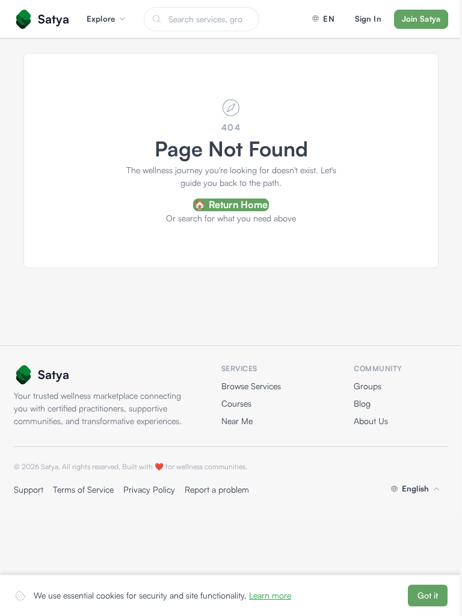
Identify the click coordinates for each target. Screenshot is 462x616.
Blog (362, 403)
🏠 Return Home (231, 205)
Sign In (368, 18)
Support (28, 489)
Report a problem (217, 489)
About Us (371, 421)
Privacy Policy (149, 489)
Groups (367, 386)
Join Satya (421, 18)
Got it (427, 595)
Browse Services (251, 386)
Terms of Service (83, 489)
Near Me (237, 421)
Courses (236, 403)
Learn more (270, 595)
